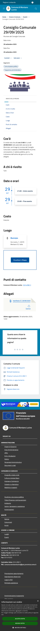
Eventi (25, 17)
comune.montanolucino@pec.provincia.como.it (20, 564)
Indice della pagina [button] (12, 99)
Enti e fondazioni (10, 456)
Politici (6, 459)
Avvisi (6, 525)
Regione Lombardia (9, 2)
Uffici (6, 453)
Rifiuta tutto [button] (20, 623)
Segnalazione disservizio (12, 576)
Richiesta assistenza (11, 583)
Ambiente (7, 503)
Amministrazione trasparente (14, 596)
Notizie (6, 519)
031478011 (27, 285)
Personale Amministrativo (13, 462)
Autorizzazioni (9, 509)
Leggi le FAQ (8, 580)
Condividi (7, 58)
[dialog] (20, 615)
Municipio (14, 238)
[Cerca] (36, 8)
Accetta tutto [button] (20, 619)
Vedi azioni (17, 58)
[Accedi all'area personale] (32, 2)
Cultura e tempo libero (11, 478)
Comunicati (8, 522)
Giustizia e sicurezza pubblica (14, 497)
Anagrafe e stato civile (11, 475)
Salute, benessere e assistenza (14, 506)
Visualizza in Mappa (20, 260)
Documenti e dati (10, 465)
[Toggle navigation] (4, 8)
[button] (20, 627)
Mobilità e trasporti (10, 487)
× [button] (38, 601)
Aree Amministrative (11, 450)
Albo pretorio (8, 599)
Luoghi (6, 534)
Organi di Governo (10, 446)
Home (4, 17)
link (2, 614)
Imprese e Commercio (11, 481)
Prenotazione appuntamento (13, 573)
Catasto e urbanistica (11, 484)
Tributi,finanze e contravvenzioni (15, 500)
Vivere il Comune (15, 17)
